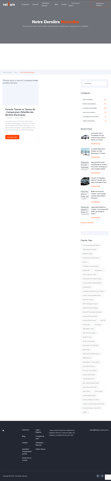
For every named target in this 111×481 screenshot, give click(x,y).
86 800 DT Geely (87, 253)
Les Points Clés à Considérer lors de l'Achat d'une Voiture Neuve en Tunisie (98, 136)
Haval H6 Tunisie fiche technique (92, 312)
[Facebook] (98, 476)
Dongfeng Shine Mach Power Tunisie (93, 291)
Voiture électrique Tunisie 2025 (91, 408)
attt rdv (85, 262)
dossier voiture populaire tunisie (92, 295)
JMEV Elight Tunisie (88, 329)
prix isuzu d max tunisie (89, 370)
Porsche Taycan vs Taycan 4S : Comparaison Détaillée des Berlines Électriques (20, 112)
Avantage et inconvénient (91, 116)
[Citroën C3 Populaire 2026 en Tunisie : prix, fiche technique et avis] (85, 181)
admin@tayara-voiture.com (99, 430)
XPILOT (85, 412)
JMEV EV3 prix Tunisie (89, 333)
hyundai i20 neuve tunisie (90, 316)
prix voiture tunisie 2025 (89, 387)
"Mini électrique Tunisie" (89, 249)
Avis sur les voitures (89, 112)
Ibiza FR (103, 320)
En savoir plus (12, 137)
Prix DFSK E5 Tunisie (89, 366)
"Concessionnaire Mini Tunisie (91, 245)
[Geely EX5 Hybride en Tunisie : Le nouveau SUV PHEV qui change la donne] (85, 210)
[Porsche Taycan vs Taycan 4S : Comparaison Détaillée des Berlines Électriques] (20, 92)
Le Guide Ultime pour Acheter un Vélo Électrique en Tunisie (98, 151)
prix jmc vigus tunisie (89, 374)
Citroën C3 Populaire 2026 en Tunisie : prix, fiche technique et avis (98, 180)
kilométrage (86, 349)
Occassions (25, 4)
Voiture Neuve (40, 449)
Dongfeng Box (87, 287)
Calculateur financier (45, 4)
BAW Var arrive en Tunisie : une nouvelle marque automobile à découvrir (98, 195)
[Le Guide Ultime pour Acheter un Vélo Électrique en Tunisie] (85, 152)
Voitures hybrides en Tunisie (91, 399)
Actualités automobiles (90, 108)
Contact (64, 4)
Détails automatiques (89, 104)
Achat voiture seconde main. (91, 258)
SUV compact (99, 391)
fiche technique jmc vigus (90, 304)
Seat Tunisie (86, 391)
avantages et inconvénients (91, 266)
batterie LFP (86, 270)
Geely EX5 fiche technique (90, 308)
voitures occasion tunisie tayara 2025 (93, 404)
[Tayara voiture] (9, 4)
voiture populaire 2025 (89, 395)
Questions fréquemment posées (26, 451)
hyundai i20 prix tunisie (89, 320)
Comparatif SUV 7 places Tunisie (92, 278)
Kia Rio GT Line (87, 337)
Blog (56, 4)
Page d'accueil (7, 72)
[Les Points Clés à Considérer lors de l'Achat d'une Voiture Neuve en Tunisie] (85, 136)
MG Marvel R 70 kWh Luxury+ (91, 354)
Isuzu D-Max (86, 324)
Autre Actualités (88, 99)
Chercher (35, 4)
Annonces (25, 430)
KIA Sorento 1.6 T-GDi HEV (90, 345)
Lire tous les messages (87, 222)
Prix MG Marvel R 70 (88, 379)
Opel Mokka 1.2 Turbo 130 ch (91, 362)
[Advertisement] (55, 56)
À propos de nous (40, 437)
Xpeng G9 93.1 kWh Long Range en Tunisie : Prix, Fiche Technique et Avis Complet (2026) (99, 165)
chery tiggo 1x (99, 270)
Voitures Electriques (89, 121)
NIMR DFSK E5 (87, 358)
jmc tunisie (98, 324)
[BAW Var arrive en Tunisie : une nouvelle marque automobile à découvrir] (85, 194)
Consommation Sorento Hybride (92, 283)
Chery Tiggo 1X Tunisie (89, 274)
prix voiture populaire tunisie (91, 383)
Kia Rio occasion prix (88, 341)
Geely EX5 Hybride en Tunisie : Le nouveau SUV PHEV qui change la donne (99, 210)
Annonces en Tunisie (26, 459)
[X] (102, 476)
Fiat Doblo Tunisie (88, 299)
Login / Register (38, 431)
